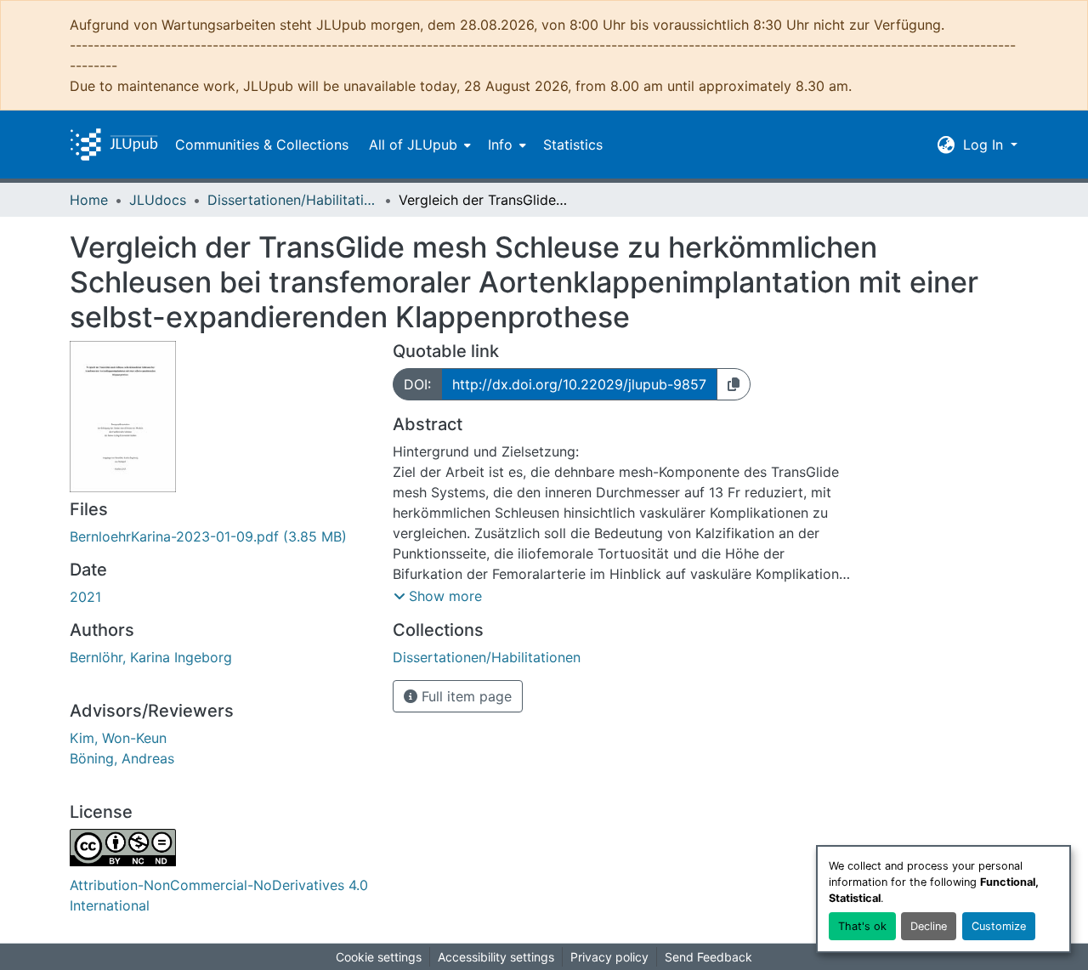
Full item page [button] (464, 696)
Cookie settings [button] (379, 957)
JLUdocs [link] (157, 199)
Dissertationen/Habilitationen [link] (292, 199)
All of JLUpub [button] (413, 144)
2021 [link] (85, 596)
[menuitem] (418, 145)
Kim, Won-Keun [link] (118, 737)
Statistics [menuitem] (573, 144)
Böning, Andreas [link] (122, 758)
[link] (221, 536)
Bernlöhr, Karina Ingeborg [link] (151, 657)
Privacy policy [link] (609, 957)
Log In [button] (985, 144)
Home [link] (89, 199)
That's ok (862, 926)
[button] (114, 145)
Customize (999, 926)
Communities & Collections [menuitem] (261, 144)
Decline (928, 926)
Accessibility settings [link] (496, 957)
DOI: (417, 384)
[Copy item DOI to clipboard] (734, 384)
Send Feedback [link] (708, 957)
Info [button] (500, 144)
